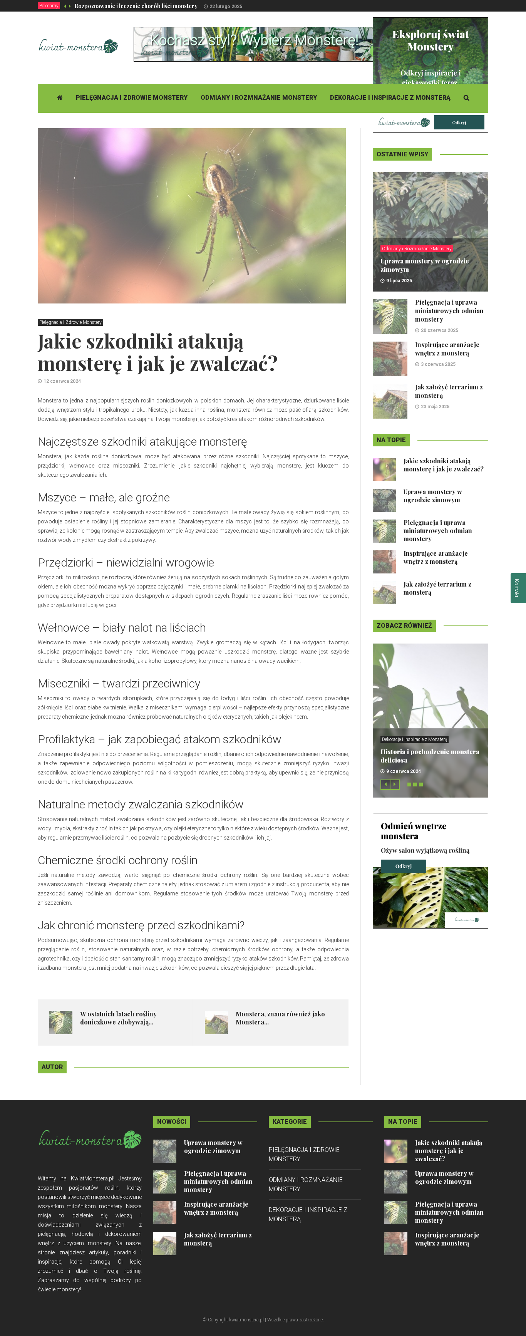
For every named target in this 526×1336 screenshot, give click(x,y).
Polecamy (49, 5)
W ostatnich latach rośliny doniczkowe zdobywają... (118, 1018)
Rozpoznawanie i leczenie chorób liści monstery (136, 6)
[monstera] (274, 44)
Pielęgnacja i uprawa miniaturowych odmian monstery (449, 310)
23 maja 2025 (435, 406)
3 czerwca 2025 (438, 364)
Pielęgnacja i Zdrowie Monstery (132, 97)
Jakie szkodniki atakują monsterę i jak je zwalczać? (444, 465)
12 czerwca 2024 (62, 381)
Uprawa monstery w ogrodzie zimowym (433, 496)
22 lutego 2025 (225, 6)
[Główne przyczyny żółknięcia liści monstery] (430, 75)
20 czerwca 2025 (439, 330)
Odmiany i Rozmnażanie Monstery (259, 97)
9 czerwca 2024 (403, 771)
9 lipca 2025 (399, 280)
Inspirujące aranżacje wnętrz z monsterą (447, 348)
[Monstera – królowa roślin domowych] (430, 870)
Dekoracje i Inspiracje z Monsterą (390, 97)
